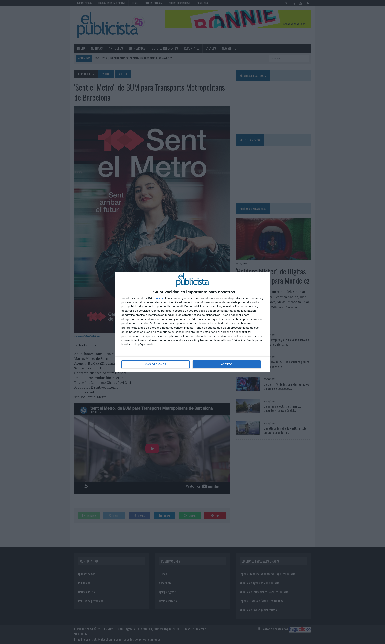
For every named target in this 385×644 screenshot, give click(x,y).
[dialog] (192, 322)
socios (159, 298)
